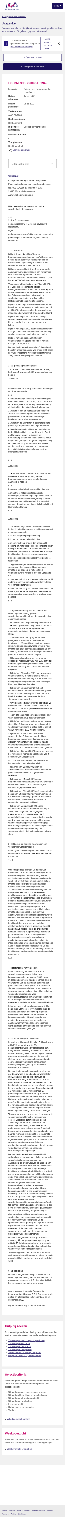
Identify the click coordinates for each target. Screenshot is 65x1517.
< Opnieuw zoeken (33, 57)
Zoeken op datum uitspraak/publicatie (26, 1340)
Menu (57, 6)
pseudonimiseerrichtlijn (21, 46)
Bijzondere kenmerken (14, 128)
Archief (13, 1514)
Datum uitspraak (13, 97)
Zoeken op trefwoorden (19, 1343)
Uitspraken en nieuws (17, 17)
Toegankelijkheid (38, 1510)
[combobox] (32, 164)
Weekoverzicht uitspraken (19, 1449)
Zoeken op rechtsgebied (20, 1349)
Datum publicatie (13, 105)
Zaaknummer (15, 111)
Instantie (12, 89)
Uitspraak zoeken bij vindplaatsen (24, 1355)
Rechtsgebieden (16, 119)
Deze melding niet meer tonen (47, 44)
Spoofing (50, 1510)
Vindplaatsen (15, 142)
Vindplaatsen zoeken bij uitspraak (24, 1352)
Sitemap (12, 1510)
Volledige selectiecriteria (18, 1419)
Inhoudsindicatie (17, 134)
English (4, 1510)
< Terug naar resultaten (32, 66)
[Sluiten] (59, 43)
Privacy (19, 1510)
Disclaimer (22, 1514)
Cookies (27, 1510)
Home (4, 17)
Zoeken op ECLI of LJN (19, 1346)
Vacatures (5, 1514)
